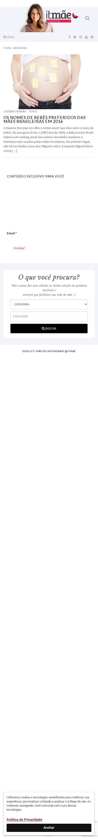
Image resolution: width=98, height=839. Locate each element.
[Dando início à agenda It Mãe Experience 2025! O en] (49, 706)
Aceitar (49, 828)
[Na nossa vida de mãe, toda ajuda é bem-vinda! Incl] (49, 492)
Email (12, 233)
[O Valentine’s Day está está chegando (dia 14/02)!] (49, 759)
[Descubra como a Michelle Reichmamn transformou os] (49, 599)
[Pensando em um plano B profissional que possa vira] (49, 652)
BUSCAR (50, 328)
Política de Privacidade (24, 819)
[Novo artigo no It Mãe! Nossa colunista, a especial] (49, 546)
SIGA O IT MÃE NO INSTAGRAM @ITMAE (49, 351)
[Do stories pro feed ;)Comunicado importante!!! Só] (49, 385)
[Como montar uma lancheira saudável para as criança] (49, 439)
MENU (10, 37)
